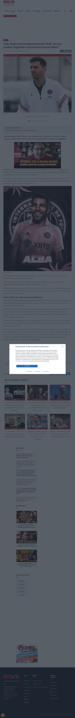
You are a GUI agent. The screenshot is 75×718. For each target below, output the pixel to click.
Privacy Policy (46, 371)
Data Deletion (29, 371)
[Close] (62, 346)
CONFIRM (27, 366)
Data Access (37, 371)
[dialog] (37, 359)
